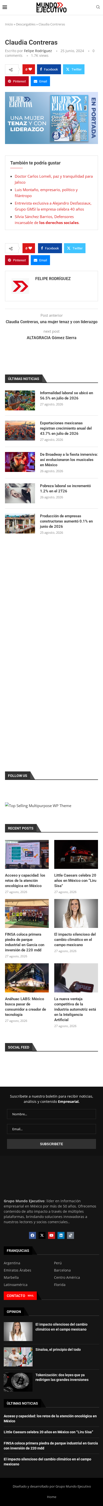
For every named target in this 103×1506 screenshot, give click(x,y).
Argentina (12, 1263)
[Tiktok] (70, 1235)
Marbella (11, 1277)
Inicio (9, 24)
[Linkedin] (61, 1235)
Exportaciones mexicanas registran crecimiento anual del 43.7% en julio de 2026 (66, 428)
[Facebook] (32, 1235)
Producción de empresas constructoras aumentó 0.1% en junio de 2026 (66, 521)
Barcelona (62, 1270)
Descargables (26, 24)
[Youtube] (51, 1235)
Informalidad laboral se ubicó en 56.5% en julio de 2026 (66, 395)
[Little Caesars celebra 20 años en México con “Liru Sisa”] (76, 854)
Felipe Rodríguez (38, 50)
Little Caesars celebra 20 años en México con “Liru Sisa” (75, 880)
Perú (58, 1263)
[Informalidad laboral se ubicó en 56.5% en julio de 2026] (20, 400)
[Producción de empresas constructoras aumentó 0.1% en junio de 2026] (20, 523)
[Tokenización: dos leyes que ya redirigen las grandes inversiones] (18, 1381)
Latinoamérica (16, 1284)
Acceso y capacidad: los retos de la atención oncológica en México (25, 880)
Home (51, 1496)
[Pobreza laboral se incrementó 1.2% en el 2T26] (20, 493)
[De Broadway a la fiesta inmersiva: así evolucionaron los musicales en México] (20, 462)
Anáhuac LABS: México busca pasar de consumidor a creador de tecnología (25, 1007)
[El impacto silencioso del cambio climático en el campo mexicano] (76, 913)
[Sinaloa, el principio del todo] (18, 1356)
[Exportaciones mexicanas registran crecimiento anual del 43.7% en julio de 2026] (20, 431)
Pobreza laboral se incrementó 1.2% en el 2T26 (65, 488)
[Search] (98, 7)
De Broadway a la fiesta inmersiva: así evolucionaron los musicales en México (69, 459)
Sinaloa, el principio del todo (58, 1350)
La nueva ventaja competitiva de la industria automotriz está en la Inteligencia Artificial (75, 1009)
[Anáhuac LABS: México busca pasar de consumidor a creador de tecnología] (27, 977)
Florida (60, 1284)
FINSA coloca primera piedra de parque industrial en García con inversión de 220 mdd (24, 942)
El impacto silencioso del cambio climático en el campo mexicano (75, 939)
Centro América (67, 1277)
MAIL (31, 1295)
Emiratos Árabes (17, 1270)
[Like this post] (30, 69)
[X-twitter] (42, 1235)
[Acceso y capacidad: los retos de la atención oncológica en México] (27, 854)
